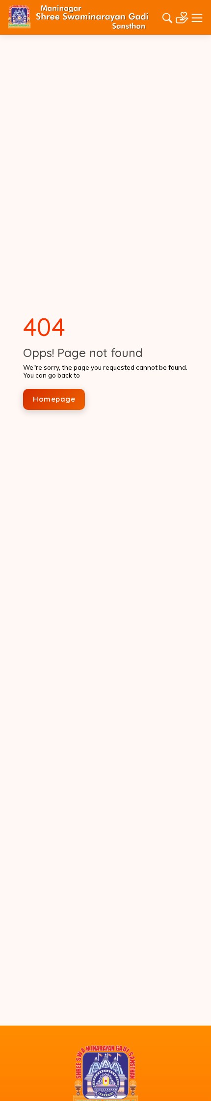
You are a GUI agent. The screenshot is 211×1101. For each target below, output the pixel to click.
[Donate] (182, 17)
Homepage (54, 399)
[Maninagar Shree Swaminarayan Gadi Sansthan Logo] (78, 17)
